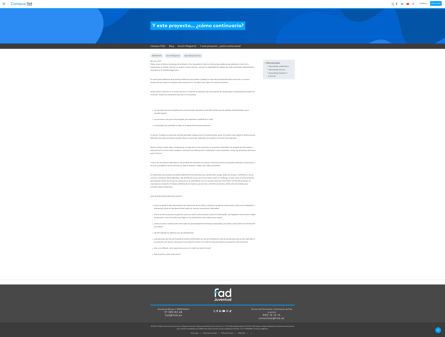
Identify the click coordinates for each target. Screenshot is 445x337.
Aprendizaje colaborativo (279, 66)
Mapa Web (241, 333)
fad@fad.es (173, 315)
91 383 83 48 (173, 312)
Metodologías (273, 63)
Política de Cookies (227, 333)
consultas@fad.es (271, 318)
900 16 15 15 (271, 315)
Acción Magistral (173, 56)
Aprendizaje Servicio (192, 56)
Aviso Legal (194, 333)
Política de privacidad (210, 333)
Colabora (423, 3)
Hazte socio (435, 3)
